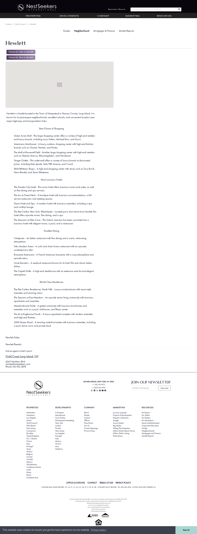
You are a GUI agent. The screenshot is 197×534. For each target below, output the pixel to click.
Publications (118, 436)
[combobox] (154, 9)
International (60, 415)
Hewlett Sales (13, 337)
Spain (28, 449)
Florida (58, 428)
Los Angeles (31, 418)
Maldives (59, 449)
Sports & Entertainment (150, 423)
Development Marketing (64, 420)
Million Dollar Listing (121, 433)
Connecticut (31, 431)
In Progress (59, 412)
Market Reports (126, 30)
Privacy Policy (89, 431)
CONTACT (92, 482)
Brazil (28, 475)
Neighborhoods (148, 431)
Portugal (29, 446)
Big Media (117, 425)
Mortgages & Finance (104, 30)
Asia (57, 446)
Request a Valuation (121, 418)
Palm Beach (31, 425)
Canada (29, 459)
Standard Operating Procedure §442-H (98, 503)
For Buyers (146, 412)
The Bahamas (31, 464)
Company (103, 16)
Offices (87, 420)
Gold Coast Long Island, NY (22, 356)
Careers (87, 418)
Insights (116, 420)
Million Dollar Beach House (124, 431)
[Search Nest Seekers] (179, 9)
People (86, 415)
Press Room (88, 423)
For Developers (148, 420)
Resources (164, 16)
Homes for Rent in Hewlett (21, 57)
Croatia (29, 457)
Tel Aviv (58, 444)
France (29, 441)
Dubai (28, 472)
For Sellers (146, 415)
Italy (28, 444)
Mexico (29, 462)
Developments (69, 16)
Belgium (29, 454)
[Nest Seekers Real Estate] (35, 7)
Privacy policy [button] (98, 530)
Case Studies (60, 418)
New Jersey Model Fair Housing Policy (99, 507)
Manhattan (30, 412)
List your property (120, 412)
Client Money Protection (98, 509)
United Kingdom (32, 436)
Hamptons (30, 415)
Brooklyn (29, 433)
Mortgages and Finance (151, 433)
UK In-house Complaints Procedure (98, 505)
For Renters (146, 418)
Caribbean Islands (33, 467)
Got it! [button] (186, 530)
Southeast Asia (32, 477)
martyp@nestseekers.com (18, 364)
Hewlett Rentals (13, 344)
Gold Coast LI (20, 24)
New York (59, 423)
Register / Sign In (116, 9)
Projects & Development (122, 415)
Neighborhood (81, 30)
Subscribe (164, 388)
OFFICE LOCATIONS (75, 482)
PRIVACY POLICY (123, 482)
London (58, 425)
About (86, 412)
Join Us (87, 425)
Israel (28, 470)
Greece (29, 451)
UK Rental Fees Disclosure (98, 511)
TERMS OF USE (106, 482)
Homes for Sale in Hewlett (21, 51)
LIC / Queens (31, 438)
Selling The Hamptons (121, 428)
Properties (33, 16)
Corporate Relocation (150, 425)
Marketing (133, 16)
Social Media (118, 423)
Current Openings (91, 428)
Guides (8, 24)
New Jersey (31, 428)
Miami (29, 420)
